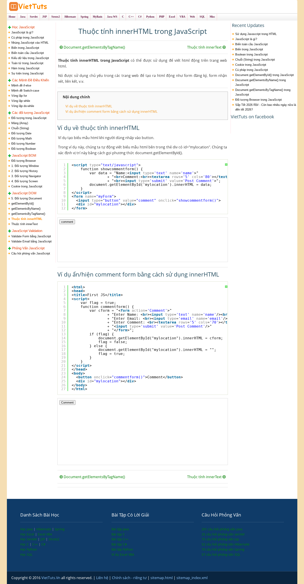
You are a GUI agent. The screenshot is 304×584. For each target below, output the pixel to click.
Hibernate (44, 529)
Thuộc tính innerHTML (26, 219)
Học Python (28, 549)
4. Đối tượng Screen (24, 181)
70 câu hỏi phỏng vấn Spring (223, 549)
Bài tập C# (119, 544)
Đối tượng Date (21, 133)
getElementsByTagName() (28, 213)
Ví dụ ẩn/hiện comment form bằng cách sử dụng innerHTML (111, 111)
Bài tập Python (122, 549)
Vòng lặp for (19, 95)
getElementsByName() (26, 208)
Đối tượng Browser (23, 160)
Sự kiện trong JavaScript (27, 73)
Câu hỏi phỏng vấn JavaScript (30, 253)
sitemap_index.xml (192, 577)
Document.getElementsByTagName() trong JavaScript (262, 92)
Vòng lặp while (20, 100)
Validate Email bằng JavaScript (31, 241)
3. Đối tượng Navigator (26, 176)
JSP (43, 539)
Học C (25, 544)
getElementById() (22, 203)
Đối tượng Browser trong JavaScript (258, 99)
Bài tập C (118, 534)
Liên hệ (102, 577)
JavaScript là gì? (22, 32)
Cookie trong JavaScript (26, 186)
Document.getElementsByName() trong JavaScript (260, 82)
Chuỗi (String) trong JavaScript (255, 59)
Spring (60, 529)
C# (43, 544)
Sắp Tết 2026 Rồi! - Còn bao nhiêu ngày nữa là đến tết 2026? (265, 107)
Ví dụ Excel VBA (122, 554)
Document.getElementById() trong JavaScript (264, 75)
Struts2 (54, 539)
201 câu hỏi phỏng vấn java (222, 529)
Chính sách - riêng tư (130, 577)
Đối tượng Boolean (23, 148)
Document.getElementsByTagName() (94, 47)
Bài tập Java (120, 529)
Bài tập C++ (119, 539)
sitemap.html (162, 577)
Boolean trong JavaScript (251, 54)
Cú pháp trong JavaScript (27, 37)
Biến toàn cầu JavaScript (27, 53)
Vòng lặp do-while (22, 106)
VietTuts (44, 6)
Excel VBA (45, 534)
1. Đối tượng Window (25, 166)
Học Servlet (29, 539)
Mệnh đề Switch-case (25, 90)
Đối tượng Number (23, 143)
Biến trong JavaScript (25, 47)
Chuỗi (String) (20, 128)
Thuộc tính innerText (24, 224)
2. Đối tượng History (24, 171)
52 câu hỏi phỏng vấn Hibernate (225, 544)
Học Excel (27, 534)
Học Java (27, 529)
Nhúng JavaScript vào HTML (30, 42)
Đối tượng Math (21, 138)
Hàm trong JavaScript (25, 68)
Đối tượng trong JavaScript (29, 118)
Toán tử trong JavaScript (27, 63)
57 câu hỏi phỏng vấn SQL (221, 554)
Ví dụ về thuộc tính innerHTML (88, 106)
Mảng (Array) (19, 123)
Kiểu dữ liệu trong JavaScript (30, 58)
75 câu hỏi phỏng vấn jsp (220, 539)
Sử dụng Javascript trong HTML (256, 34)
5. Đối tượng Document (26, 198)
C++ (35, 544)
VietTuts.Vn (51, 577)
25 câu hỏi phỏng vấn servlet (223, 534)
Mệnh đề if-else (21, 85)
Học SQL (26, 554)
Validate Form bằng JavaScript (31, 236)
